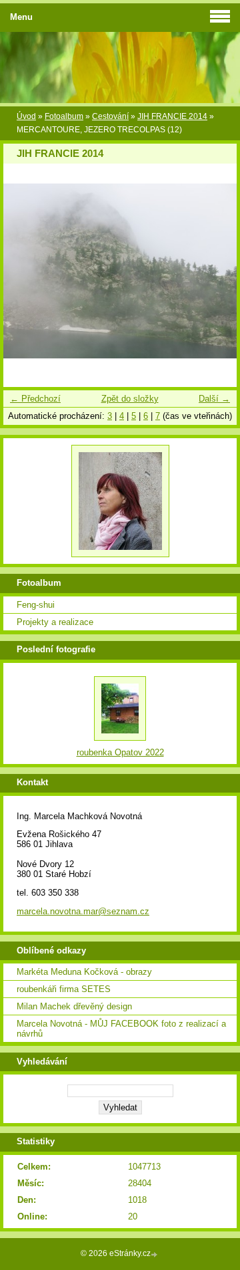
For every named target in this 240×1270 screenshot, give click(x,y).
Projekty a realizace (55, 622)
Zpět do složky (130, 399)
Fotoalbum (64, 116)
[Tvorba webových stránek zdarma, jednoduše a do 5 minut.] (155, 1254)
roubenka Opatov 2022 (120, 752)
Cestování (110, 116)
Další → (214, 399)
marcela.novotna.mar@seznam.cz (83, 911)
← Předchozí (35, 399)
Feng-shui (36, 605)
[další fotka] (215, 271)
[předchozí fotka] (25, 271)
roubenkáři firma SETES (64, 989)
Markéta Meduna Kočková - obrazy (84, 972)
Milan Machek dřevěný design (74, 1006)
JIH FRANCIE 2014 (172, 116)
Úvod (26, 116)
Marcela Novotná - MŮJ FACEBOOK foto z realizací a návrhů (121, 1029)
